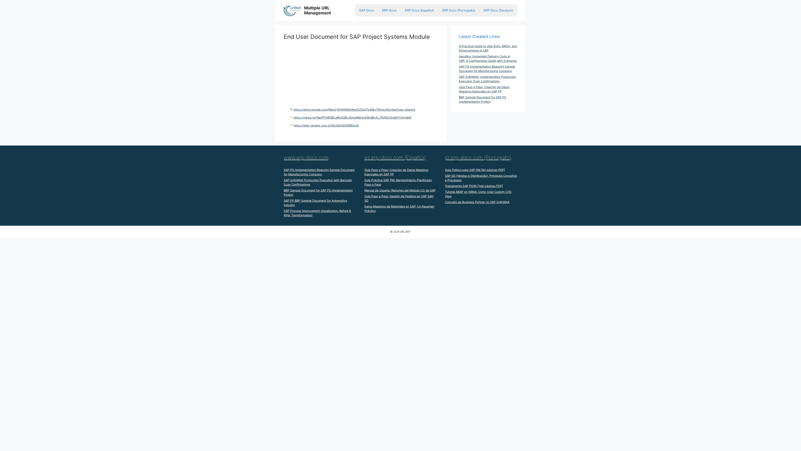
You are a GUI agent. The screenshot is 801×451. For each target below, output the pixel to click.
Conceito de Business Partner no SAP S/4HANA (477, 202)
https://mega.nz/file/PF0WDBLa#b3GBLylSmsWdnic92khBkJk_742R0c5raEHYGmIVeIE (352, 117)
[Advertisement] (361, 70)
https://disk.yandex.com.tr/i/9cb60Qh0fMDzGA (326, 125)
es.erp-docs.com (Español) (395, 158)
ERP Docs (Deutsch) (498, 10)
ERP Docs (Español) (419, 10)
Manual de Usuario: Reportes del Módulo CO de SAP (400, 190)
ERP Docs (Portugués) (458, 10)
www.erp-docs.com (306, 158)
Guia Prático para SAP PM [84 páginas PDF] (475, 170)
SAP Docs (366, 10)
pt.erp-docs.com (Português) (478, 158)
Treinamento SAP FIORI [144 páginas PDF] (474, 186)
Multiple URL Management (317, 10)
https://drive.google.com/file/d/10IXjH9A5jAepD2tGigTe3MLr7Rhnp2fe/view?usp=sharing (354, 109)
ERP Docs (389, 10)
